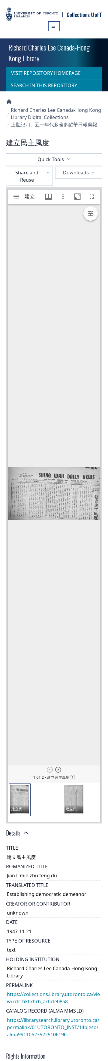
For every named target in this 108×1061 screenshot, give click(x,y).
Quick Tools (51, 159)
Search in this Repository (44, 85)
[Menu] (54, 26)
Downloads (76, 172)
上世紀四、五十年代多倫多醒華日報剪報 (54, 124)
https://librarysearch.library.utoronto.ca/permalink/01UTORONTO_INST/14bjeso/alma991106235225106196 (53, 1027)
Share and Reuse (26, 176)
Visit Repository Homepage (46, 73)
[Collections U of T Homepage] (9, 102)
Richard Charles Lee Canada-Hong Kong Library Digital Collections (56, 114)
